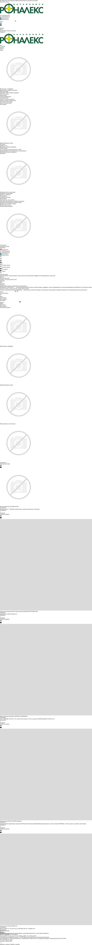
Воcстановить (3, 306)
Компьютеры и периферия (6, 933)
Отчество (2, 283)
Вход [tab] (1, 296)
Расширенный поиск (5, 0)
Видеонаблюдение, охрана (19, 933)
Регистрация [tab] (3, 297)
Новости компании (4, 930)
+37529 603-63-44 (5, 16)
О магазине (35, 0)
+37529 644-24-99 (5, 15)
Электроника (45, 933)
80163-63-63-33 (4, 18)
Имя (1, 282)
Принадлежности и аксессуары (34, 933)
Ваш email (2, 300)
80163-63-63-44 (4, 19)
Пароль (2, 277)
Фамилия (2, 280)
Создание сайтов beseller (6, 941)
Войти (1, 303)
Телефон (2, 279)
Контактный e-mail (4, 278)
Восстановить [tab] (3, 299)
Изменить (2, 284)
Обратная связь (18, 0)
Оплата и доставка (27, 0)
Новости (12, 0)
